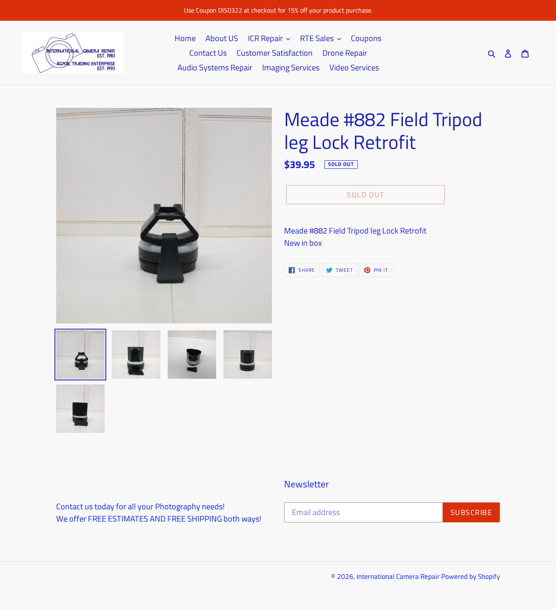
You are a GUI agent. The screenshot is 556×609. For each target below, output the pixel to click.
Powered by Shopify (470, 576)
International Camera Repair (398, 576)
